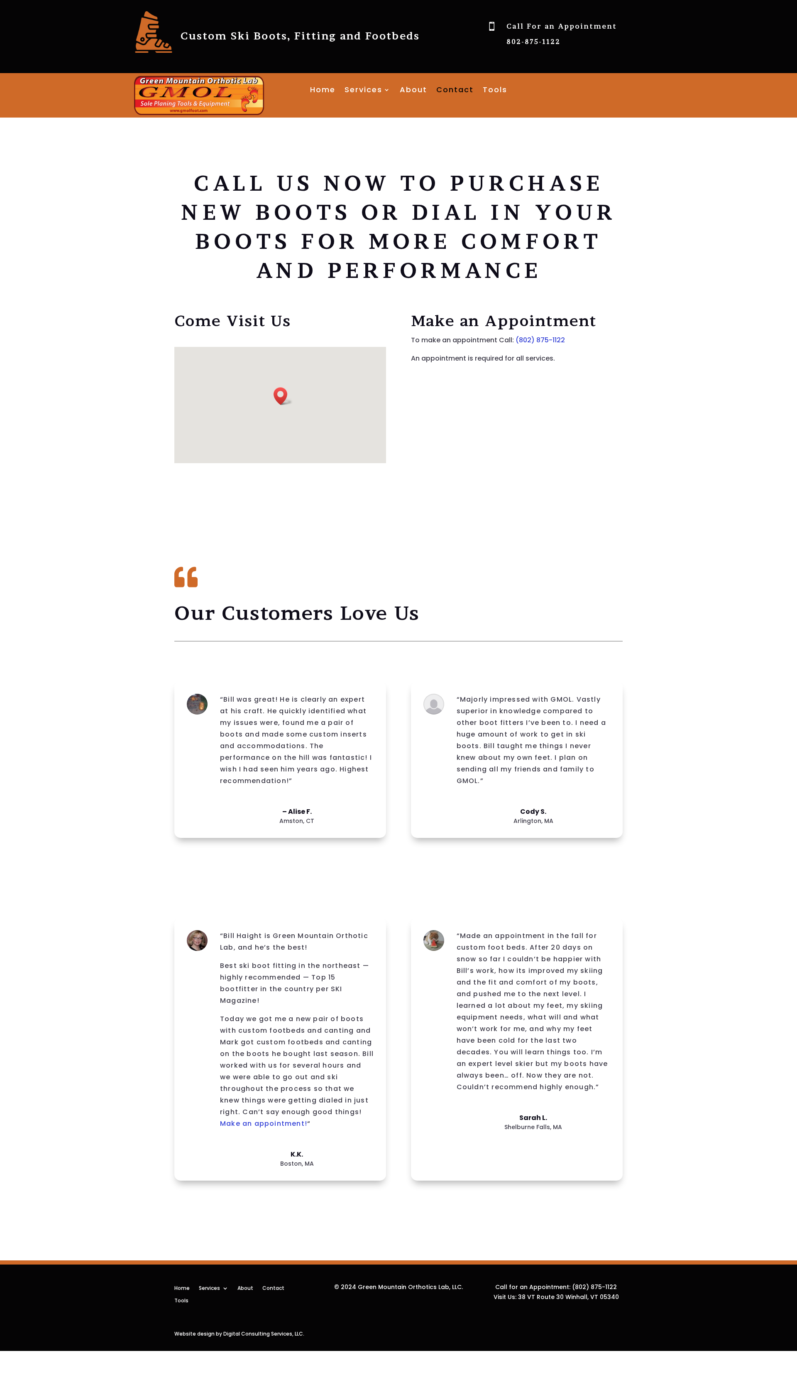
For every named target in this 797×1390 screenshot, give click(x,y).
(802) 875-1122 (540, 340)
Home (322, 91)
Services (363, 91)
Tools (495, 91)
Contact (455, 91)
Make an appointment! (263, 1123)
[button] (283, 396)
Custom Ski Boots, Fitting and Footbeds (300, 36)
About (413, 91)
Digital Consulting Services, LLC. (263, 1333)
